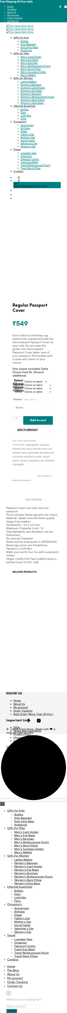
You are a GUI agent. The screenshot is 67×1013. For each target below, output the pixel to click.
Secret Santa (28, 140)
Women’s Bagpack (31, 84)
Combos (18, 171)
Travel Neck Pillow (31, 168)
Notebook (26, 50)
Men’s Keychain (29, 62)
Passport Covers (30, 159)
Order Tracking (15, 18)
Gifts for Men (21, 53)
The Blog (11, 9)
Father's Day (19, 449)
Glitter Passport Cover (44, 663)
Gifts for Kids (21, 38)
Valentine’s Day (29, 143)
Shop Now (22, 616)
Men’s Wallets (28, 75)
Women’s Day (28, 146)
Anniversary (27, 125)
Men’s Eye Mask (29, 59)
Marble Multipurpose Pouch (43, 606)
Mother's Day (47, 453)
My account (13, 15)
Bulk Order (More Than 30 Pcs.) (33, 714)
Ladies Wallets (29, 81)
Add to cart (38, 420)
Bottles (25, 41)
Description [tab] (34, 500)
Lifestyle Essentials (24, 106)
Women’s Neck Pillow (32, 99)
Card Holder (21, 603)
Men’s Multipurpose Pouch (36, 65)
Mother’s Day (28, 137)
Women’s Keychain (31, 93)
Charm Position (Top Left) (18, 391)
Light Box (26, 115)
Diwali (24, 131)
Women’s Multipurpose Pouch (37, 96)
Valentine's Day (36, 461)
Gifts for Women (23, 78)
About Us (11, 12)
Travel (17, 149)
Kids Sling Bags (29, 47)
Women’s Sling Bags (32, 102)
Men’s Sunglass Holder (33, 71)
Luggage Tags (29, 152)
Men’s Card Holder (31, 56)
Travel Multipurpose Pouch (35, 165)
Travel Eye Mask (29, 162)
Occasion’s (19, 122)
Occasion (18, 457)
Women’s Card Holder (33, 87)
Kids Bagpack (28, 44)
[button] (37, 177)
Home (10, 7)
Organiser (26, 156)
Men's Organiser (30, 453)
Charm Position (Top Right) (18, 388)
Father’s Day (27, 134)
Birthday (25, 128)
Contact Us (13, 21)
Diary (23, 112)
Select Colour (18, 380)
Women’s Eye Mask (31, 90)
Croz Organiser (23, 662)
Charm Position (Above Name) (18, 384)
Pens (23, 118)
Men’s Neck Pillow (31, 68)
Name (24, 399)
